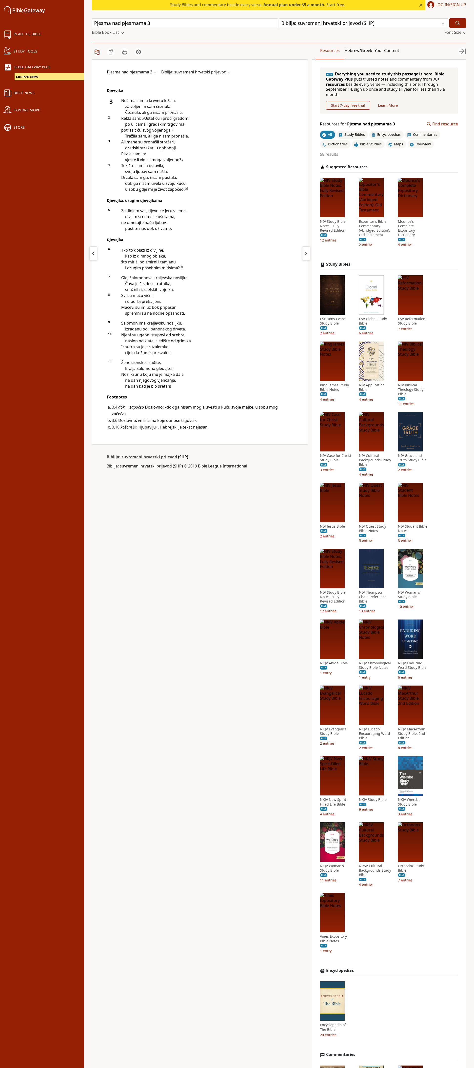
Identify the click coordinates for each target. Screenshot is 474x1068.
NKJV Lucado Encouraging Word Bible (374, 733)
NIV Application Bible (372, 387)
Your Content (387, 50)
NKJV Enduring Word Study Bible (412, 665)
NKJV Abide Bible (334, 663)
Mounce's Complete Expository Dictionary (406, 228)
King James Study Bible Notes (334, 387)
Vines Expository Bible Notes (333, 938)
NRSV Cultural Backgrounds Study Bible (375, 870)
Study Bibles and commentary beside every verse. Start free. (257, 4)
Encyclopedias (340, 970)
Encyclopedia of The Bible (333, 1027)
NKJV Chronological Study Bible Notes (375, 665)
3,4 (114, 407)
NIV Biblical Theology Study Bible (410, 389)
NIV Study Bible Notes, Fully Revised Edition (333, 226)
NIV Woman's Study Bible (409, 594)
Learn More (388, 105)
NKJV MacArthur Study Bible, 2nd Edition (411, 733)
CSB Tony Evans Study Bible (333, 321)
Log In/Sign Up (450, 4)
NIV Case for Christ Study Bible (335, 457)
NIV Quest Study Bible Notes (372, 528)
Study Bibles (338, 264)
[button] (445, 5)
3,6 (114, 420)
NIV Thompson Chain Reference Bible (372, 596)
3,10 (115, 427)
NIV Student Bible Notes (412, 528)
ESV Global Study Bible (373, 321)
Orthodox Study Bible (411, 868)
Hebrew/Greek (358, 50)
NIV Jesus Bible (332, 526)
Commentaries (340, 1054)
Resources (330, 50)
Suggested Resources (347, 167)
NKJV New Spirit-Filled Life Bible (333, 802)
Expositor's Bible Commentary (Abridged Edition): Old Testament (374, 228)
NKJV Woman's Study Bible (332, 868)
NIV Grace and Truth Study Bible (412, 457)
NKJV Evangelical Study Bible (334, 731)
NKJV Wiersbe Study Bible (409, 802)
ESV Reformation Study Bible (411, 321)
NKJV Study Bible (373, 800)
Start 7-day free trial (348, 105)
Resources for (357, 124)
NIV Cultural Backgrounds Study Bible (375, 460)
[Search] (457, 23)
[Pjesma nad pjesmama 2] (93, 253)
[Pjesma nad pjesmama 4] (306, 253)
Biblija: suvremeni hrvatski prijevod (142, 457)
